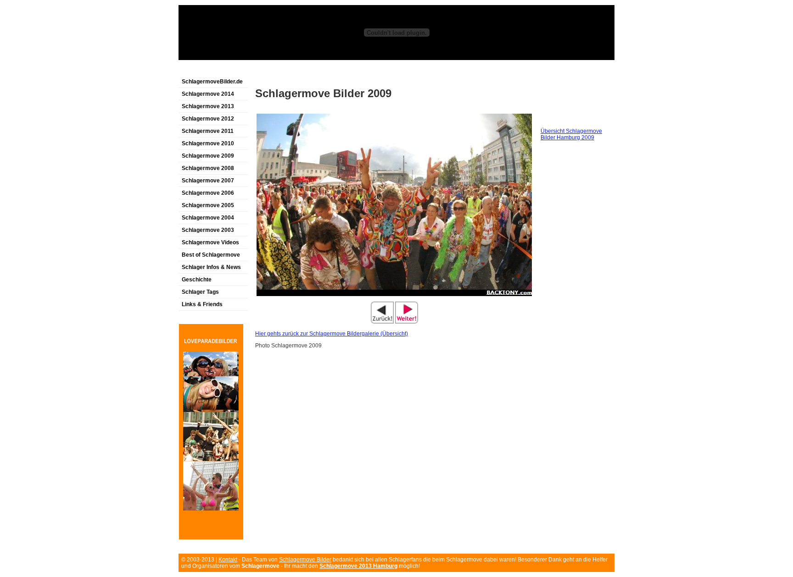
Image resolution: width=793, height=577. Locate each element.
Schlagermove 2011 (208, 131)
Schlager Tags (200, 292)
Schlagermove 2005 (208, 205)
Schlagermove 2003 (208, 230)
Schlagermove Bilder (305, 559)
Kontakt (227, 559)
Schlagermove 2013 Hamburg (358, 566)
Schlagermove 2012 (208, 118)
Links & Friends (202, 304)
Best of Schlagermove (211, 255)
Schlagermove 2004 (208, 217)
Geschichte (197, 279)
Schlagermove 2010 (208, 143)
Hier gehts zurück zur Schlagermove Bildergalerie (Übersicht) (331, 333)
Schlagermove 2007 (208, 180)
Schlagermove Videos (210, 242)
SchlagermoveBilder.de (212, 81)
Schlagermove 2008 (208, 168)
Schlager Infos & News (211, 267)
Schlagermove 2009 (208, 156)
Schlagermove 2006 (208, 193)
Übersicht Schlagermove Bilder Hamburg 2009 (571, 134)
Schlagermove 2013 (208, 106)
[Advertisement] (286, 70)
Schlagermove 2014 (208, 94)
